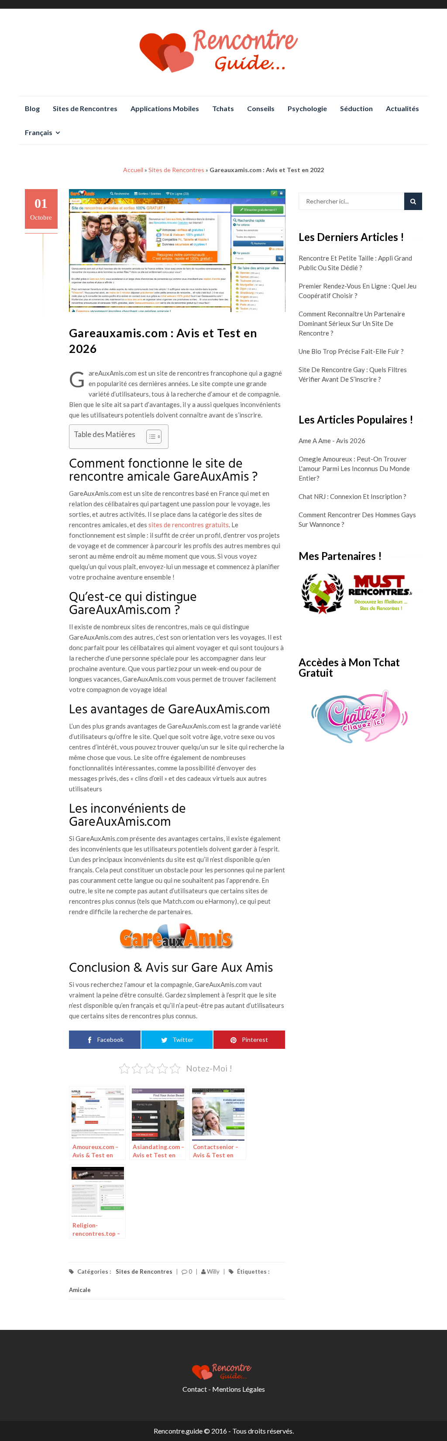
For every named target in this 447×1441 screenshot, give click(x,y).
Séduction (356, 108)
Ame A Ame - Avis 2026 (332, 440)
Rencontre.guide (178, 1431)
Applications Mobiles (165, 108)
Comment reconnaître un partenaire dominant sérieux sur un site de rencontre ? (352, 323)
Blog (32, 108)
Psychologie (307, 108)
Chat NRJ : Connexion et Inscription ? (352, 496)
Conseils (261, 108)
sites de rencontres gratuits (188, 525)
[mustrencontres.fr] (360, 594)
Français (38, 132)
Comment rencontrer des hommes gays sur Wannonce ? (357, 519)
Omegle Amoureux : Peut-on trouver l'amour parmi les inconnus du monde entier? (354, 468)
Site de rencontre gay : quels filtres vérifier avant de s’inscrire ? (353, 374)
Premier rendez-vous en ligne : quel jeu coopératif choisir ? (357, 290)
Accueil (133, 169)
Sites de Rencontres (85, 108)
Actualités (402, 108)
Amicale (80, 1289)
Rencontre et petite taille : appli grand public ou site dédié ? (355, 262)
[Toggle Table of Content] (149, 436)
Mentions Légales (238, 1389)
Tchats (223, 108)
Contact (194, 1389)
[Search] (413, 201)
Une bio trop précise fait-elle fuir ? (351, 351)
